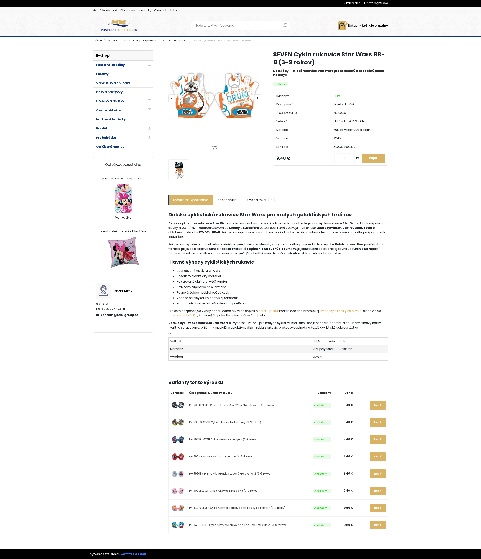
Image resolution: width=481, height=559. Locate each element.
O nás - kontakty (166, 10)
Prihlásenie (353, 3)
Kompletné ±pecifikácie (190, 200)
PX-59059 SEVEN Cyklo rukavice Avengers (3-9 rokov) (223, 439)
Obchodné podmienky (135, 10)
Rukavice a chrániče (175, 40)
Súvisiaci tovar (259, 200)
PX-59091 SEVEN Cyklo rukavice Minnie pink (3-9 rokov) (224, 491)
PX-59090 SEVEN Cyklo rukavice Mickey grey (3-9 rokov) (225, 422)
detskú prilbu (268, 311)
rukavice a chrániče (182, 315)
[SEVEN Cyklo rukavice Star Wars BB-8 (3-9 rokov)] (214, 93)
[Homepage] (94, 10)
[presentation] (172, 98)
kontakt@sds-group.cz (119, 315)
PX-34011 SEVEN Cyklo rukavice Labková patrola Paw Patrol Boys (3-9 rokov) (237, 525)
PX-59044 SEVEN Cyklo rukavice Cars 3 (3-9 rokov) (222, 456)
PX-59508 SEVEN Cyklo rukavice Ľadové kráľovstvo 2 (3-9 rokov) (230, 473)
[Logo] (119, 25)
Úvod (98, 40)
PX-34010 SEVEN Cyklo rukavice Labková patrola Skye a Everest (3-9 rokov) (237, 508)
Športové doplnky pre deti (140, 40)
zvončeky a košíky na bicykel (341, 311)
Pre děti (113, 40)
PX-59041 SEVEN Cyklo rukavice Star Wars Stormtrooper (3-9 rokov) (232, 405)
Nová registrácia (377, 3)
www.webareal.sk (133, 554)
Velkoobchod (108, 10)
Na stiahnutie (227, 200)
